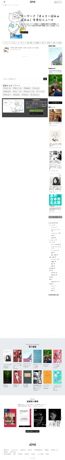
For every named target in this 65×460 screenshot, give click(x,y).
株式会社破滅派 (7, 454)
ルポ (52, 288)
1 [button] (49, 97)
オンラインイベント (55, 230)
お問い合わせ (13, 452)
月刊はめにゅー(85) (29, 91)
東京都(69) (16, 95)
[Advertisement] (25, 66)
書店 (53, 264)
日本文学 (54, 272)
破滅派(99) (27, 88)
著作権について (54, 450)
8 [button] (49, 98)
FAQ (42, 110)
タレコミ (32, 110)
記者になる (37, 110)
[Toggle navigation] (4, 2)
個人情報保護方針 (38, 450)
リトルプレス (55, 250)
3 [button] (53, 97)
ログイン (59, 2)
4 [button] (55, 97)
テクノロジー (55, 259)
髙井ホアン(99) (17, 88)
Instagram (27, 454)
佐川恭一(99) (8, 88)
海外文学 (54, 275)
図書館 (53, 261)
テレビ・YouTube (56, 244)
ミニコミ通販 (40, 454)
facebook (20, 454)
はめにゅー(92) (17, 91)
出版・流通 (29, 42)
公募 (52, 235)
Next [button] (61, 85)
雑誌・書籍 (54, 255)
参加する (30, 450)
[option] (55, 85)
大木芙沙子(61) (35, 95)
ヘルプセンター (14, 450)
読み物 (59, 42)
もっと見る (55, 217)
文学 (43, 42)
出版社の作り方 (55, 281)
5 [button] (57, 97)
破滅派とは (6, 450)
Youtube (33, 454)
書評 (52, 290)
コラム (53, 286)
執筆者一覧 (23, 450)
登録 (55, 2)
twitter (14, 454)
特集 (54, 42)
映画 (52, 252)
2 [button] (51, 97)
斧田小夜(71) (8, 95)
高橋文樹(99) (8, 91)
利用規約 (47, 450)
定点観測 (37, 42)
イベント (6, 42)
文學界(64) (25, 95)
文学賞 (48, 42)
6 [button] (59, 97)
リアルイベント (55, 233)
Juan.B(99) (36, 88)
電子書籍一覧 (56, 102)
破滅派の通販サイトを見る (32, 431)
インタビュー (14, 42)
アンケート (54, 227)
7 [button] (61, 97)
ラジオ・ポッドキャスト (56, 247)
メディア (22, 42)
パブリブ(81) (41, 91)
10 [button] (53, 98)
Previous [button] (49, 85)
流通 (53, 266)
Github (47, 454)
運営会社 (6, 452)
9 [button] (51, 98)
